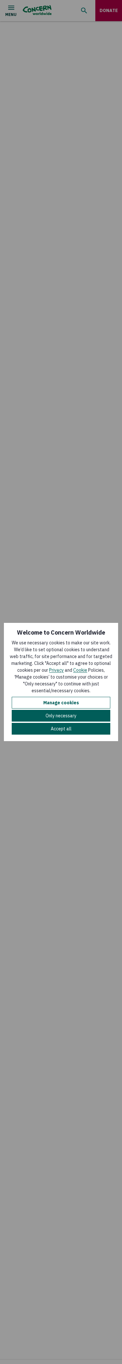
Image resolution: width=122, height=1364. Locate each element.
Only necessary (61, 716)
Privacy (56, 670)
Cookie (80, 670)
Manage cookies (61, 703)
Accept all (61, 729)
